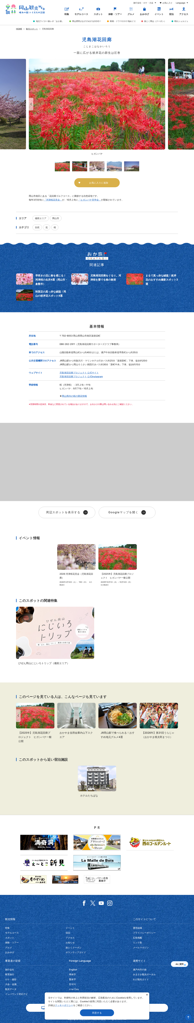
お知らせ (70, 942)
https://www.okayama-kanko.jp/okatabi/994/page (42, 279)
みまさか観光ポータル (144, 974)
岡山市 (55, 218)
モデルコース (81, 14)
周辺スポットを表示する (63, 512)
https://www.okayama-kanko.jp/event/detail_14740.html (76, 565)
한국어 (72, 984)
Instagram (109, 903)
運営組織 (137, 927)
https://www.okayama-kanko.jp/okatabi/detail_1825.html (117, 721)
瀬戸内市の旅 (140, 969)
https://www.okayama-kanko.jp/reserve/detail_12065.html (97, 782)
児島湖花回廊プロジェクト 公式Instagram (81, 376)
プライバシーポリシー (144, 932)
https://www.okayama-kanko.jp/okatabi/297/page (42, 295)
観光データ (10, 989)
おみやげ (144, 14)
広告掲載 (137, 937)
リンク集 (137, 942)
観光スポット (32, 29)
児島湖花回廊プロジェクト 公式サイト (79, 372)
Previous (30, 104)
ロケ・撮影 (10, 979)
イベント (159, 14)
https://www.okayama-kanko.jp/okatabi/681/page (97, 279)
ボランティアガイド (76, 952)
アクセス (183, 14)
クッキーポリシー (64, 1005)
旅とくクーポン (74, 947)
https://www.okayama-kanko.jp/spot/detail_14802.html (76, 721)
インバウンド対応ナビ (16, 994)
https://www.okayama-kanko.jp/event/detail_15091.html (117, 565)
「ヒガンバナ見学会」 (89, 199)
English (73, 969)
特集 (66, 14)
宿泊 (171, 14)
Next (163, 104)
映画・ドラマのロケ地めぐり (123, 21)
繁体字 (72, 979)
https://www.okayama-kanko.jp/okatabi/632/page (152, 279)
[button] (185, 964)
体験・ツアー (115, 14)
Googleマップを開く (123, 512)
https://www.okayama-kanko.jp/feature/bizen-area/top (55, 636)
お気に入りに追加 (98, 182)
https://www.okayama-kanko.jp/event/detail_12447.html (159, 721)
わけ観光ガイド (141, 979)
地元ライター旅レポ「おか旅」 (50, 21)
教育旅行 (9, 974)
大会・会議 (10, 984)
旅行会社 (9, 969)
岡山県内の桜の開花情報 (74, 396)
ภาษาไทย (74, 989)
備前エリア (40, 218)
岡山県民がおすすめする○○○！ (87, 21)
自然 (37, 227)
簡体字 (72, 974)
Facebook (84, 903)
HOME (19, 29)
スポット (98, 14)
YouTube (101, 903)
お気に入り (167, 3)
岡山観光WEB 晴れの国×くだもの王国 (25, 9)
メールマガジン (141, 947)
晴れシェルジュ (181, 21)
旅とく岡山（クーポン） (155, 21)
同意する (97, 1012)
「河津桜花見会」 (53, 199)
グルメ (131, 14)
